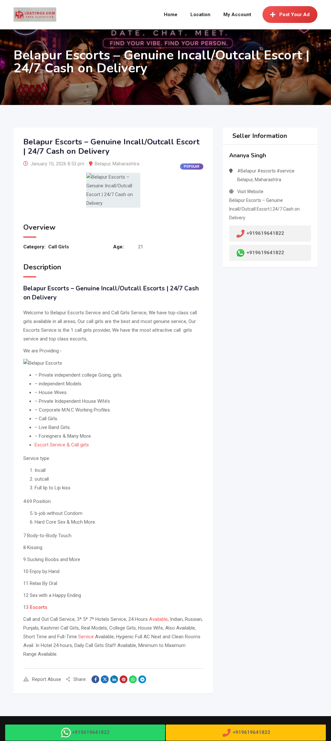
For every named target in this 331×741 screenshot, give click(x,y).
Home (170, 14)
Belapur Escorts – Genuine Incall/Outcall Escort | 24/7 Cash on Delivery (264, 209)
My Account (237, 14)
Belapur (102, 164)
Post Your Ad (294, 14)
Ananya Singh (247, 155)
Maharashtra (125, 164)
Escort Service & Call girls (62, 445)
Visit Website (250, 191)
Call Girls (58, 247)
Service (86, 637)
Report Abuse (46, 679)
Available (158, 619)
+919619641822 (265, 253)
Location (200, 14)
